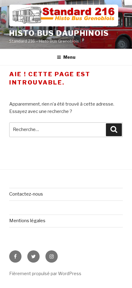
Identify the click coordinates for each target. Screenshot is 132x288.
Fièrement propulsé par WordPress (45, 273)
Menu (69, 57)
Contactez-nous (26, 194)
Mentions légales (27, 220)
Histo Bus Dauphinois (59, 33)
